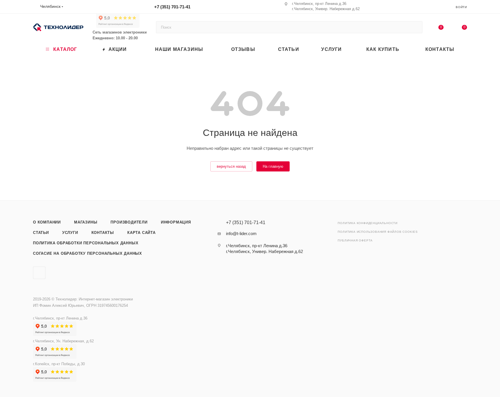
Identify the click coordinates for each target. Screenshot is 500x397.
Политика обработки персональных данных (85, 243)
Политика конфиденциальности (368, 223)
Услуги (70, 232)
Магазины (85, 222)
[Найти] (415, 27)
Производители (129, 222)
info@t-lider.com (241, 233)
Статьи (41, 232)
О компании (47, 222)
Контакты (102, 232)
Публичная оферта (355, 240)
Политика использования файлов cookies (378, 231)
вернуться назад (231, 166)
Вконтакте (39, 273)
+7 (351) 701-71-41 (172, 6)
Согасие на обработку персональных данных (87, 253)
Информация (176, 222)
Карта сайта (141, 232)
